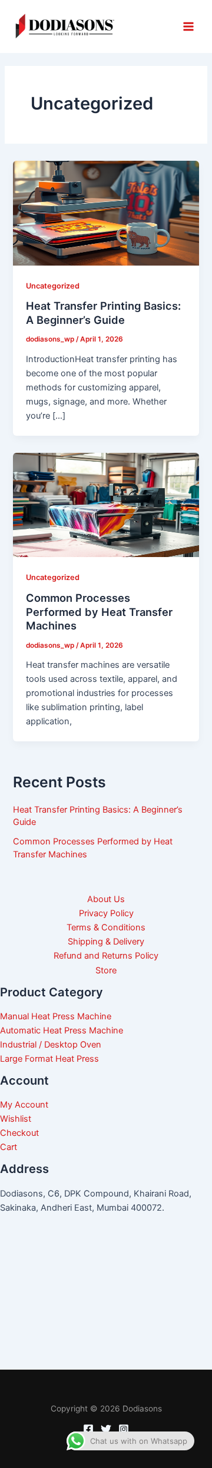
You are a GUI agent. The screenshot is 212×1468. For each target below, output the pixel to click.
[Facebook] (88, 1429)
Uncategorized (53, 285)
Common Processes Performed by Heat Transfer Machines (99, 611)
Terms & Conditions (106, 927)
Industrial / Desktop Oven (50, 1044)
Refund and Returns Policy (106, 955)
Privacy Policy (106, 913)
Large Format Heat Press (49, 1058)
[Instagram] (123, 1429)
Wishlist (15, 1119)
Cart (8, 1147)
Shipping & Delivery (106, 941)
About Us (106, 899)
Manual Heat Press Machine (55, 1016)
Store (106, 970)
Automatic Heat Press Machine (61, 1030)
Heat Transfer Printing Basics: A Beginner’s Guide (103, 312)
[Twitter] (106, 1429)
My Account (24, 1104)
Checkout (19, 1133)
